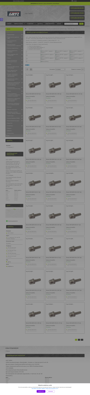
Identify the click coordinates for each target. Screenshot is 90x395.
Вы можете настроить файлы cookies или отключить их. (44, 388)
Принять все (41, 391)
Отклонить (50, 391)
